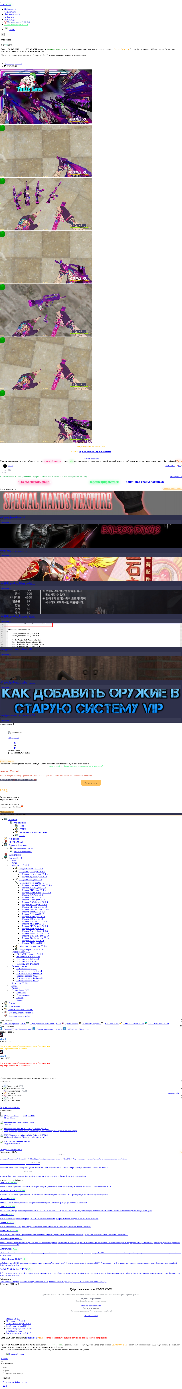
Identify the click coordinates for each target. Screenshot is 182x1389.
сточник (170, 465)
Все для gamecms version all (20, 1013)
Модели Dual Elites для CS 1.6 (35, 936)
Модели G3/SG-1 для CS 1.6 (35, 902)
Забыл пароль (21, 1382)
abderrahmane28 (13, 738)
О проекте (11, 9)
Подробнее (6, 523)
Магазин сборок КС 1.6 (17, 24)
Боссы (19, 1000)
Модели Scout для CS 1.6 (33, 912)
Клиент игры (14, 855)
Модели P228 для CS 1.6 (33, 940)
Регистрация (8, 1382)
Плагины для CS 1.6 (20, 952)
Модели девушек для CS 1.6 (35, 874)
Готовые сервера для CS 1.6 (18, 1328)
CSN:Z (22, 829)
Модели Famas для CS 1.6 (33, 916)
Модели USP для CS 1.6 (33, 897)
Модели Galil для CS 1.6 (33, 914)
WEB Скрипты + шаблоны (20, 1009)
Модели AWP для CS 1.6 (33, 895)
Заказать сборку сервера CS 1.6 (34, 1282)
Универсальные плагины (28, 956)
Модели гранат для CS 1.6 (31, 949)
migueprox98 (173, 1093)
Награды (11, 19)
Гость (12, 29)
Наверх (4, 1358)
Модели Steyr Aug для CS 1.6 (35, 909)
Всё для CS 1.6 (13, 1319)
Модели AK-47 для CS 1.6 (34, 888)
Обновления (20, 823)
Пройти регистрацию (91, 1306)
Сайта (22, 835)
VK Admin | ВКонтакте (77, 1029)
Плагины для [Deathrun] (27, 964)
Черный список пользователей (33, 832)
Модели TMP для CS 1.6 (33, 928)
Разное (14, 988)
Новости (12, 819)
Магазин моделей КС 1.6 (18, 22)
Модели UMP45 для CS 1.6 (34, 921)
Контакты (11, 12)
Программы (14, 1006)
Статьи (6, 650)
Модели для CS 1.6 (21, 551)
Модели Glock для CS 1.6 (33, 900)
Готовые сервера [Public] (27, 981)
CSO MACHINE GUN (133, 1024)
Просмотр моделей (91, 1024)
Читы (14, 860)
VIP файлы (13, 839)
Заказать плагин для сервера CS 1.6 (65, 1282)
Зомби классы (23, 995)
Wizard (10, 466)
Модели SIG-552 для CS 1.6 (34, 907)
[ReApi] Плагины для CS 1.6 (29, 954)
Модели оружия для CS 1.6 (31, 883)
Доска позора (71, 1024)
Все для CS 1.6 (8, 518)
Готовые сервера (19, 966)
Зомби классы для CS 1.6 (17, 1326)
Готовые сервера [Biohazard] (29, 978)
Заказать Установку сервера (93, 1282)
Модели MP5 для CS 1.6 (33, 924)
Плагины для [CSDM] (26, 961)
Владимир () (35, 1338)
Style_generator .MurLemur (45, 1024)
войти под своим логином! (145, 481)
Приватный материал (18, 845)
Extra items (32, 584)
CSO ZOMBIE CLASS (158, 1024)
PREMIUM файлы (16, 842)
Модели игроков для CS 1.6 (32, 872)
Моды (14, 985)
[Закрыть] (3, 34)
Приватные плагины (23, 848)
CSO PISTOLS (112, 1024)
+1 (179, 465)
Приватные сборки (23, 851)
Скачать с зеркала (91, 459)
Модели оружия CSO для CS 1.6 (37, 885)
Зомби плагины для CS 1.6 (18, 1323)
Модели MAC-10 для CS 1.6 (35, 926)
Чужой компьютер (14, 1373)
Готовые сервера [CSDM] (28, 976)
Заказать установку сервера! (50, 1029)
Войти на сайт (91, 1315)
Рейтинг (11, 17)
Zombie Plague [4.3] (21, 584)
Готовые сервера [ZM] (26, 969)
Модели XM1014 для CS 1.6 (35, 931)
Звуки (14, 863)
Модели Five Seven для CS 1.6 (35, 938)
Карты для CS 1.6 (19, 983)
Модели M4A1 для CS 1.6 (34, 890)
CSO (21, 826)
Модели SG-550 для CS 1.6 (34, 904)
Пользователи (13, 14)
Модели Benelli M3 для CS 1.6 (35, 933)
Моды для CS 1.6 (14, 1331)
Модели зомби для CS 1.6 (31, 868)
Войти (6, 1378)
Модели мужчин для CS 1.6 (34, 876)
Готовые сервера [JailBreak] (29, 971)
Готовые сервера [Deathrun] (29, 973)
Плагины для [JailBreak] (27, 959)
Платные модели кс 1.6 (13, 64)
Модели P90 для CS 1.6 (32, 919)
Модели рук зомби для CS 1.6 (32, 946)
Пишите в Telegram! (25, 780)
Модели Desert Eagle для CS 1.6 (36, 892)
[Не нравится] (177, 465)
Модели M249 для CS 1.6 (33, 943)
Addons (19, 997)
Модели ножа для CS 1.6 (30, 880)
